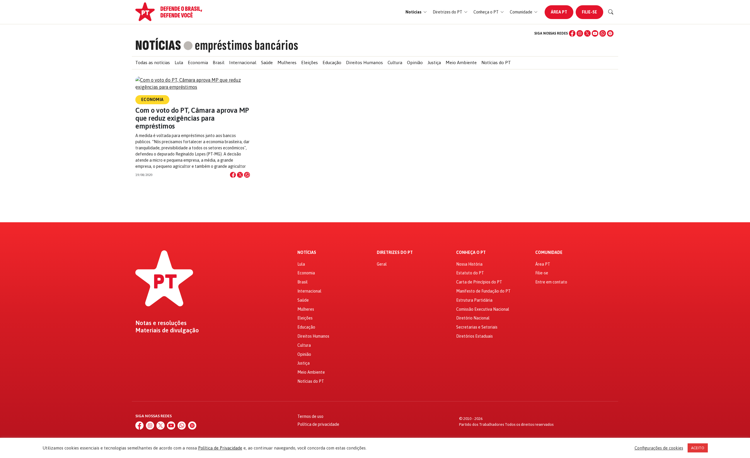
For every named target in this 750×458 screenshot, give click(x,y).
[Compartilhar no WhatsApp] (247, 175)
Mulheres (286, 62)
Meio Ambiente (461, 62)
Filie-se (589, 12)
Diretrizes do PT (395, 252)
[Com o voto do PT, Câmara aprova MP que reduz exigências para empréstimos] (192, 83)
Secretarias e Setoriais (476, 327)
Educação (332, 62)
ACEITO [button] (697, 448)
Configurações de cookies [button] (659, 447)
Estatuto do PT (470, 273)
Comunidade (548, 252)
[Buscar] (611, 12)
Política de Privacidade (220, 447)
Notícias (306, 252)
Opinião (415, 62)
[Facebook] (572, 33)
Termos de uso (310, 416)
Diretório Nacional (473, 318)
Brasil (218, 62)
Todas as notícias (152, 62)
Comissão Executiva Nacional (482, 309)
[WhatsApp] (602, 33)
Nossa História (469, 264)
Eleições (309, 62)
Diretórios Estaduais (474, 336)
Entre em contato (551, 282)
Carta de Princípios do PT (479, 282)
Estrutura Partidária (474, 300)
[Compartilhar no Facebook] (233, 175)
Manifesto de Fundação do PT (483, 291)
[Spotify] (610, 33)
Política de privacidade (318, 424)
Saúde (267, 62)
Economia (198, 62)
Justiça (434, 62)
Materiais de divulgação (167, 330)
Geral (382, 264)
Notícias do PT (496, 62)
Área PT (559, 12)
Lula (179, 62)
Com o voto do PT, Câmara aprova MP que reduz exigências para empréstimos (192, 118)
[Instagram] (580, 33)
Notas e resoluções (161, 323)
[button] (416, 12)
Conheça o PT (471, 252)
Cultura (395, 62)
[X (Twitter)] (587, 33)
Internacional (242, 62)
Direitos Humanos (364, 62)
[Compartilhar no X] (240, 175)
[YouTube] (595, 33)
